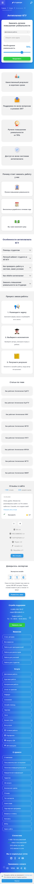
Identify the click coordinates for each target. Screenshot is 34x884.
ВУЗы (6, 824)
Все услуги (8, 725)
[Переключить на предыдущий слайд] (14, 523)
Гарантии (7, 778)
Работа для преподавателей (14, 647)
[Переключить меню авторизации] (31, 2)
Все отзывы (17, 556)
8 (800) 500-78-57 (17, 609)
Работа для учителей (11, 657)
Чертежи (7, 710)
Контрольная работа (11, 684)
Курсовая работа (10, 679)
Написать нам (17, 625)
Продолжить (17, 59)
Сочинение (8, 699)
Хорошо (17, 881)
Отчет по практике (10, 689)
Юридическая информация (13, 773)
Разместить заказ (17, 595)
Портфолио (10, 735)
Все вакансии (9, 642)
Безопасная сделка (10, 788)
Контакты (7, 819)
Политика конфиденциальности (15, 767)
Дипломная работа (10, 674)
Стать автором (9, 637)
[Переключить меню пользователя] (2, 2)
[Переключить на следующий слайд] (20, 523)
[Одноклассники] (15, 858)
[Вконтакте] (11, 858)
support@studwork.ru (17, 612)
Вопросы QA (11, 740)
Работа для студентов (11, 662)
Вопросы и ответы (10, 813)
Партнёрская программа (12, 808)
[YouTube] (23, 858)
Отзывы (7, 793)
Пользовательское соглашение (14, 762)
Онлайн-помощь (9, 705)
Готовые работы (12, 730)
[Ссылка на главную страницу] (17, 2)
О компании (8, 757)
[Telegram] (19, 858)
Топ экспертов (9, 798)
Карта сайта (8, 829)
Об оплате (7, 783)
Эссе (6, 715)
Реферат (7, 694)
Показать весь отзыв (10, 510)
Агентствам (8, 803)
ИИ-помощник (11, 745)
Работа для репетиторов (12, 652)
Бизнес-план (8, 720)
